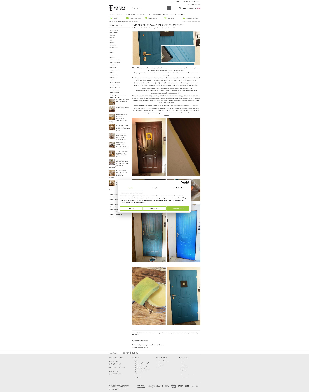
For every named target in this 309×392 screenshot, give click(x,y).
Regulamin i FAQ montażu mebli (141, 371)
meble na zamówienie (165, 333)
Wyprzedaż (181, 14)
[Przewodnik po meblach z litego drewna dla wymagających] (112, 136)
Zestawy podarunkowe (163, 361)
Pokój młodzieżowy (115, 60)
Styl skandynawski (115, 62)
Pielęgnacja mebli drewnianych (118, 95)
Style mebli (156, 14)
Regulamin (136, 361)
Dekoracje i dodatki (115, 97)
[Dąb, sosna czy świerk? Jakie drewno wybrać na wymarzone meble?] (112, 145)
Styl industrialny (114, 75)
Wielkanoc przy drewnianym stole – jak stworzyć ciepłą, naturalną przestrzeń (119, 164)
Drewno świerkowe (115, 87)
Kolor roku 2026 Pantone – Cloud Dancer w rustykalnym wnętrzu (118, 174)
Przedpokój (163, 28)
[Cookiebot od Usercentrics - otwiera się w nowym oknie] (182, 182)
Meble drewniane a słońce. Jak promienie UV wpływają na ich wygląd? (118, 118)
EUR (174, 1)
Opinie (115, 18)
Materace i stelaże (169, 14)
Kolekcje (112, 14)
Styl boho (112, 80)
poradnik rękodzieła (183, 333)
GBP (177, 1)
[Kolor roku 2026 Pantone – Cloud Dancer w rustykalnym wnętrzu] (112, 173)
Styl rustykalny (114, 30)
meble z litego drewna (150, 333)
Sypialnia (112, 37)
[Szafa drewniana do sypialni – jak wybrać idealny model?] (112, 153)
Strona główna (112, 21)
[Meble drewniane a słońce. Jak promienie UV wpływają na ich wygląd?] (112, 117)
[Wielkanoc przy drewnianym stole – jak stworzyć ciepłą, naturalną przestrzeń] (112, 162)
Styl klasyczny (113, 77)
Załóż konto (197, 1)
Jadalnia (112, 42)
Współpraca (184, 365)
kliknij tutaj (135, 347)
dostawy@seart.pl (116, 374)
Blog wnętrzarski (119, 21)
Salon (111, 40)
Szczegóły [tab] (154, 187)
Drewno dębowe (114, 85)
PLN (179, 1)
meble (112, 217)
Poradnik (173, 28)
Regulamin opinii (138, 365)
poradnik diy (194, 333)
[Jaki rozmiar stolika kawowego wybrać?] (112, 109)
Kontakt (183, 361)
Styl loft (112, 72)
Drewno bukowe (114, 90)
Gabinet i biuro (114, 47)
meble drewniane (139, 333)
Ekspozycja (171, 18)
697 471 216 (114, 371)
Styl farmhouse (114, 32)
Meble (119, 14)
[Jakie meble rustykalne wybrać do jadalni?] (112, 183)
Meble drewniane (114, 92)
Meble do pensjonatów (193, 18)
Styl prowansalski (114, 70)
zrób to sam (135, 334)
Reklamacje (183, 371)
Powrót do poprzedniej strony (191, 21)
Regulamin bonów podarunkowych (142, 369)
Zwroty (183, 369)
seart (158, 333)
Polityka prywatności (139, 373)
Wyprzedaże (160, 365)
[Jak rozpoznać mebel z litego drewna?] (112, 102)
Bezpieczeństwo (152, 18)
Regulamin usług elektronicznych (141, 363)
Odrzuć (131, 208)
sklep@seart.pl (115, 364)
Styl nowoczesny (114, 65)
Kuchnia (112, 57)
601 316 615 (197, 4)
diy (190, 333)
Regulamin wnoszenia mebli (140, 367)
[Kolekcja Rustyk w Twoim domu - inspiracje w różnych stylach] (112, 127)
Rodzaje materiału (143, 14)
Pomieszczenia (129, 14)
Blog (182, 373)
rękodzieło (175, 333)
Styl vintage (113, 67)
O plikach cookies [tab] (179, 187)
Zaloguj (188, 1)
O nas (111, 55)
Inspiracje (112, 35)
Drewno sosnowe (115, 82)
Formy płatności (138, 377)
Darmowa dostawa (135, 18)
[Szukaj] (169, 8)
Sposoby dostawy (138, 375)
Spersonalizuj (153, 208)
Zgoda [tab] (130, 187)
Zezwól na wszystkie (177, 208)
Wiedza (168, 28)
